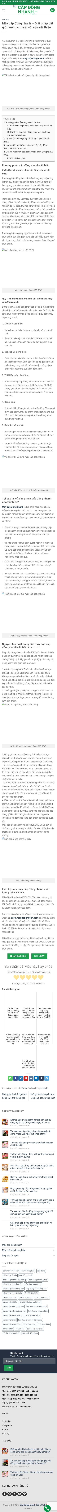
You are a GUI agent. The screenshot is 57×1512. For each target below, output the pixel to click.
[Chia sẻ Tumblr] (41, 1078)
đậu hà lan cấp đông (35, 1329)
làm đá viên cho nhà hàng (36, 1306)
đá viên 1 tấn (8, 1329)
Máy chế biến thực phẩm (13, 1250)
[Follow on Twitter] (14, 1494)
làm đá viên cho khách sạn (13, 1306)
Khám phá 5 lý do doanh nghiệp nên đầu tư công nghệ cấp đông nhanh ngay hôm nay (30, 1121)
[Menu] (3, 10)
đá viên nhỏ (19, 1329)
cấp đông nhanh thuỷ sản (36, 1289)
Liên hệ (5, 1433)
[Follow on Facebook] (4, 1494)
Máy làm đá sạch (10, 1255)
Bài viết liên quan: (18, 158)
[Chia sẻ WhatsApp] (10, 1078)
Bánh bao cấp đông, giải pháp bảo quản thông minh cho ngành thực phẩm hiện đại (32, 1167)
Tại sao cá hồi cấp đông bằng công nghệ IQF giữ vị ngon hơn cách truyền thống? (31, 1212)
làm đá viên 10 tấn (42, 1297)
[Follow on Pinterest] (24, 1494)
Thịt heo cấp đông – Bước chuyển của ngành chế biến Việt (31, 1144)
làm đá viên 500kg (10, 1302)
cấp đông (41, 1271)
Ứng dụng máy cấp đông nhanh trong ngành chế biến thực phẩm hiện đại (31, 1189)
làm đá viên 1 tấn (31, 1293)
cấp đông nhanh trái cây (12, 1293)
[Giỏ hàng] (52, 10)
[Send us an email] (19, 1494)
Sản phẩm (7, 1425)
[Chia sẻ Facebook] (15, 1078)
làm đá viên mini (9, 1320)
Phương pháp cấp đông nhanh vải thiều (23, 122)
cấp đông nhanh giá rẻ (38, 1280)
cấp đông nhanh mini (33, 1284)
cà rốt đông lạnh (28, 1271)
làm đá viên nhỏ (29, 1324)
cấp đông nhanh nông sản (13, 1289)
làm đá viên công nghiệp (38, 1311)
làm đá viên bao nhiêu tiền (30, 1302)
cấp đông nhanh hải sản (12, 1284)
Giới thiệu (6, 1421)
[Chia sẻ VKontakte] (31, 1078)
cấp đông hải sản (10, 1275)
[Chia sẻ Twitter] (20, 1078)
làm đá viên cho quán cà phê (14, 1311)
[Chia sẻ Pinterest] (26, 1078)
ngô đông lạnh (44, 1324)
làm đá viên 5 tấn (25, 1297)
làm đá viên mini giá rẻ (11, 1324)
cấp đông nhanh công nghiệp (14, 1280)
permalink (43, 1088)
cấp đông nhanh (25, 1275)
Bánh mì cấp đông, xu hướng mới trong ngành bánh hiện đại (31, 1178)
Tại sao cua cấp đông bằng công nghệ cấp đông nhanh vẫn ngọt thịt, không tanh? (30, 1132)
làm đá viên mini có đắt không (30, 1320)
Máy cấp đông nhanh (12, 1245)
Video (5, 1429)
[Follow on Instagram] (9, 1494)
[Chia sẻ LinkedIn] (36, 1078)
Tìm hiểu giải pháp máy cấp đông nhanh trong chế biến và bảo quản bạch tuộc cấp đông (32, 1201)
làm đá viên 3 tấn (9, 1297)
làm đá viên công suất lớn (13, 1315)
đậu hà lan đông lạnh (11, 1333)
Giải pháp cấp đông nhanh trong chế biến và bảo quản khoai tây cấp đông (31, 1224)
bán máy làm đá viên (11, 1271)
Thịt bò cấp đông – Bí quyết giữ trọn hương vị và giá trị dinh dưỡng (32, 1155)
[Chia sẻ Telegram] (46, 1078)
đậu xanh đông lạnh (30, 1333)
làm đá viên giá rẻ (33, 1315)
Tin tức (5, 20)
